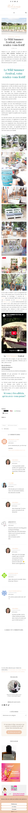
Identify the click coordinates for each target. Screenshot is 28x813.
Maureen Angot (7, 301)
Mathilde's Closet (13, 439)
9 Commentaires (23, 429)
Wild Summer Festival (12, 425)
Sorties (17, 36)
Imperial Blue (19, 300)
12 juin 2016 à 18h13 (12, 484)
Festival (4, 425)
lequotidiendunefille (15, 591)
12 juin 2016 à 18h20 (16, 504)
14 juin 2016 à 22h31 (12, 575)
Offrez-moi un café (15, 732)
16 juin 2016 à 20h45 (12, 592)
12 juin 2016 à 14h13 (12, 441)
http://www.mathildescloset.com (16, 450)
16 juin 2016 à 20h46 (16, 610)
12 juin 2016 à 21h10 (12, 523)
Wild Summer (12, 356)
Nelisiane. (6, 428)
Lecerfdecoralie (13, 573)
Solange (10, 483)
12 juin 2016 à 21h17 (16, 550)
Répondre (11, 443)
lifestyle (11, 36)
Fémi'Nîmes (15, 460)
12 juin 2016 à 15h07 (16, 461)
